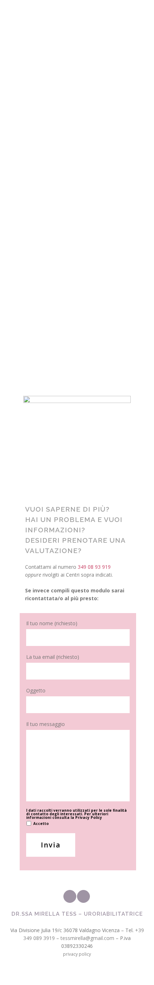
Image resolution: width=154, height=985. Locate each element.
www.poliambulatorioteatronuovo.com (67, 323)
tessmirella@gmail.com (87, 938)
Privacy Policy (88, 817)
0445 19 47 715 (40, 191)
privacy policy (77, 954)
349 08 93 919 (39, 247)
